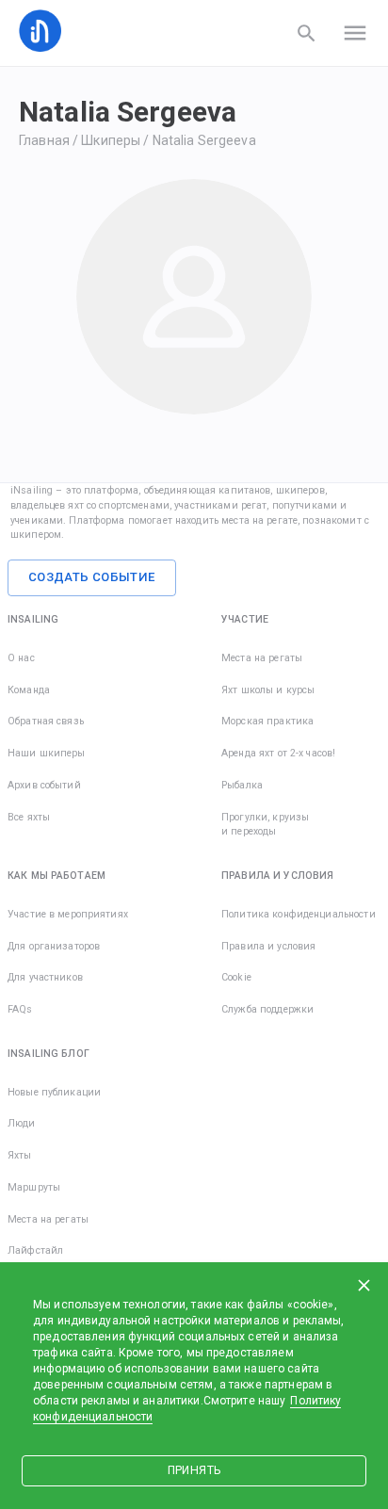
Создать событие (91, 577)
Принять (194, 1470)
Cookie (236, 977)
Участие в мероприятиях (68, 914)
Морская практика (267, 721)
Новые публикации (54, 1092)
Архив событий (44, 785)
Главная (44, 140)
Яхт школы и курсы (268, 690)
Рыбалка (242, 785)
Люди (22, 1123)
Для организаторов (54, 946)
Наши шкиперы (47, 753)
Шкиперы (110, 140)
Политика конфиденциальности (298, 914)
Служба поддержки (267, 1009)
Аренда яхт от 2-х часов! (278, 753)
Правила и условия (268, 946)
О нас (21, 658)
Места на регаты (261, 658)
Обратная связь (46, 721)
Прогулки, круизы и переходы (265, 824)
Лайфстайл (35, 1250)
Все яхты (29, 817)
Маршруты (34, 1187)
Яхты (20, 1155)
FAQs (20, 1009)
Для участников (45, 977)
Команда (29, 690)
